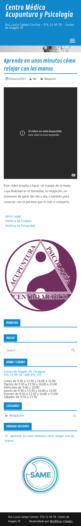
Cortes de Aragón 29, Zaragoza (24, 371)
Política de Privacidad (20, 226)
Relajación (50, 78)
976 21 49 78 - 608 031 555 (23, 375)
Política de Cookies (18, 221)
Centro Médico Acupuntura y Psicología (39, 11)
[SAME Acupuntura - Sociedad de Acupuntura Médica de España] (40, 493)
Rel (35, 78)
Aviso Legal (13, 216)
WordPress (56, 521)
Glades (68, 521)
